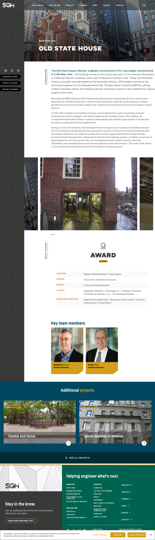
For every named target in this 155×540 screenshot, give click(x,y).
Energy (96, 497)
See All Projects (79, 457)
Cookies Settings (100, 535)
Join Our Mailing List (20, 520)
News (95, 5)
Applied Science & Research (76, 501)
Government (98, 500)
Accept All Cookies (136, 535)
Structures (70, 488)
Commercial (98, 488)
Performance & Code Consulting (74, 498)
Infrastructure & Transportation (100, 510)
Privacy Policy (98, 529)
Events (107, 5)
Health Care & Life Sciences (104, 503)
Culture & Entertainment (103, 491)
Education (97, 494)
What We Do (37, 5)
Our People (70, 514)
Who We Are (54, 5)
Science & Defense (100, 516)
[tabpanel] (88, 193)
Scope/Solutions (10, 76)
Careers (83, 5)
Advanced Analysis (73, 494)
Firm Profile (71, 511)
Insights (70, 5)
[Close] (151, 534)
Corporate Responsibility (76, 517)
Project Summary (10, 89)
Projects (126, 485)
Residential (98, 513)
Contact (120, 5)
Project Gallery (10, 83)
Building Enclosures (74, 491)
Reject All (118, 535)
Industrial (97, 506)
